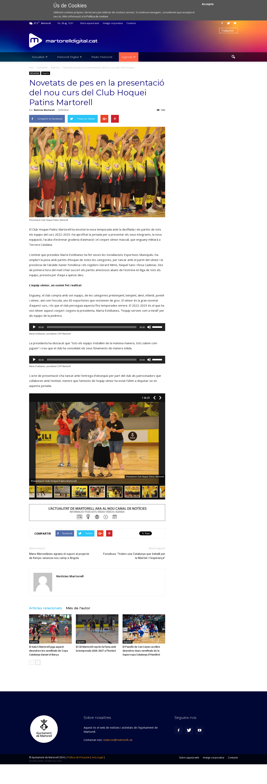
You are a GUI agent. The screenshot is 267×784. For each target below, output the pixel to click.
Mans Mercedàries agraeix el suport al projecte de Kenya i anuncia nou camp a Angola (59, 556)
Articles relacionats (45, 608)
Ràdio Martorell (101, 57)
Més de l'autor (78, 608)
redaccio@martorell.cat (118, 740)
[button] (233, 57)
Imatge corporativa (113, 23)
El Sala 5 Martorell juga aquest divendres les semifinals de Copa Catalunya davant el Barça (48, 650)
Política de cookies (97, 16)
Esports (45, 73)
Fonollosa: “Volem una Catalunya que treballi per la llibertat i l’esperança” (134, 556)
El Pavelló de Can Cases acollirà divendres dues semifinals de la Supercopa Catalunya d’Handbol (141, 650)
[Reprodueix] (34, 327)
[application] (97, 327)
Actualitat (38, 57)
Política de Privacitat (78, 757)
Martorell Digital (68, 57)
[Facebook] (222, 23)
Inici (31, 67)
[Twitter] (228, 23)
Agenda (127, 57)
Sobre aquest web (89, 23)
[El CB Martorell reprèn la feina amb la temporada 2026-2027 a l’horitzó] (97, 629)
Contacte (131, 23)
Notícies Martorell (44, 109)
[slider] (157, 326)
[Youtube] (235, 23)
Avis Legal (97, 757)
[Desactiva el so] (149, 327)
